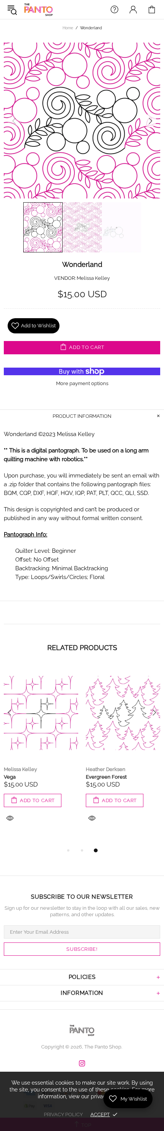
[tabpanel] (41, 753)
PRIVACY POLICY (63, 1114)
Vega (10, 777)
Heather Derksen (105, 769)
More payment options (82, 383)
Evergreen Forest (106, 777)
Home (68, 28)
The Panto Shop (38, 9)
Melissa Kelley (93, 278)
